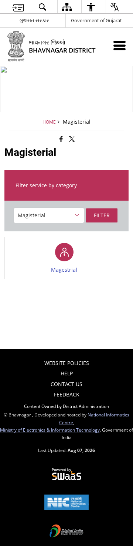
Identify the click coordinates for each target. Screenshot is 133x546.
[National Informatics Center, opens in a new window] (66, 503)
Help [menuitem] (67, 373)
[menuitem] (18, 7)
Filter (102, 215)
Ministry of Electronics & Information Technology (50, 430)
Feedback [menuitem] (66, 394)
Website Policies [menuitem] (66, 362)
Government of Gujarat (96, 20)
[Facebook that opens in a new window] (61, 139)
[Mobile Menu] (119, 45)
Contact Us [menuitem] (66, 384)
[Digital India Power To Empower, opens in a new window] (66, 531)
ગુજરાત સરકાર (34, 20)
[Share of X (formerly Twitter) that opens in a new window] (71, 139)
